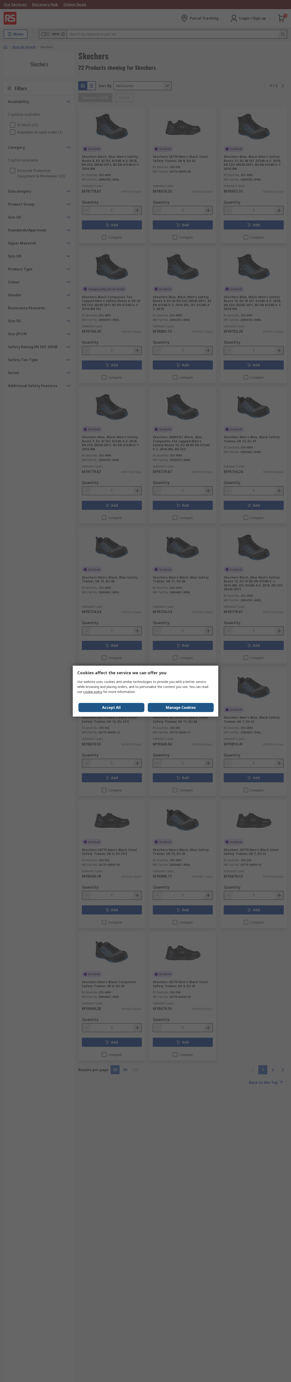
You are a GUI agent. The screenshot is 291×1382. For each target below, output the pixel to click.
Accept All (111, 707)
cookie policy (92, 692)
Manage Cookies (181, 707)
